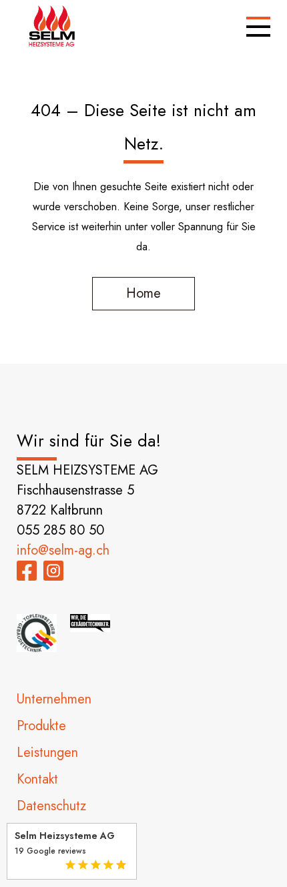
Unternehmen (54, 699)
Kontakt (37, 779)
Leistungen (47, 752)
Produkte (41, 725)
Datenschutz (51, 806)
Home (143, 293)
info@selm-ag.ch (63, 550)
